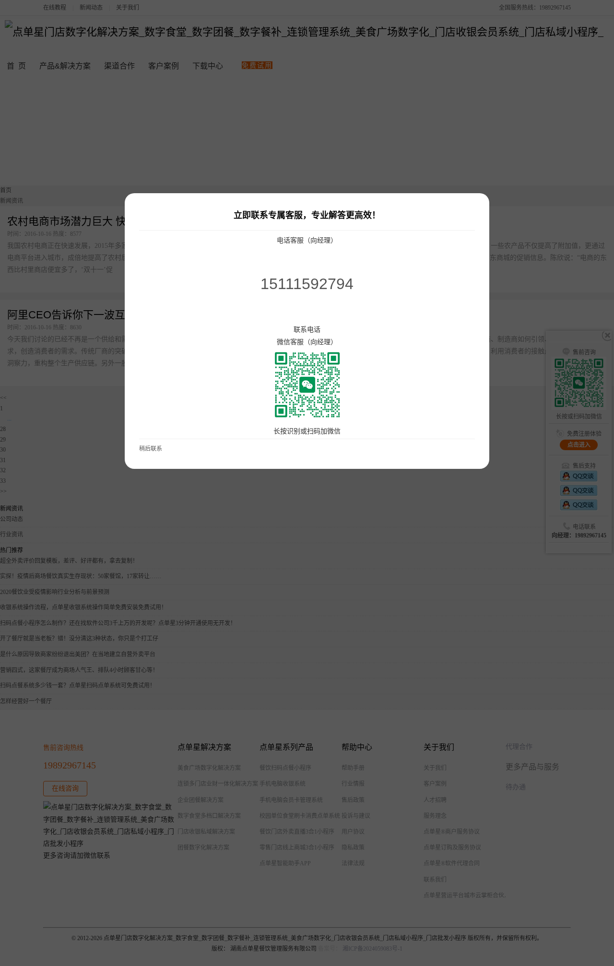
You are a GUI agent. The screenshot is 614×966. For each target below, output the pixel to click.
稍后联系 (150, 448)
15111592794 (307, 283)
